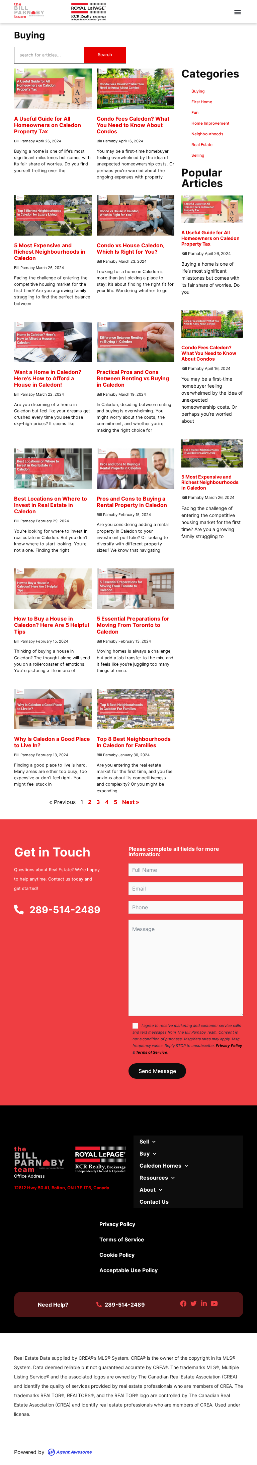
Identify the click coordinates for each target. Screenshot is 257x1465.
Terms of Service (151, 1052)
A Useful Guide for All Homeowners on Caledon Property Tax (47, 125)
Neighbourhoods (207, 133)
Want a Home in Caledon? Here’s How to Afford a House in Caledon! (47, 378)
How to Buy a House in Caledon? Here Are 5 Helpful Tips (51, 625)
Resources (154, 1177)
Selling (197, 155)
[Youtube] (214, 1303)
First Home (201, 101)
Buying (197, 91)
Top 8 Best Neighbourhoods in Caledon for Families (134, 742)
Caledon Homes (160, 1165)
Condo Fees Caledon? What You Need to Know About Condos (133, 125)
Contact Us (154, 1201)
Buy (145, 1153)
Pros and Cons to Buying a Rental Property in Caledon (132, 501)
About (148, 1189)
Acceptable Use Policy (128, 1270)
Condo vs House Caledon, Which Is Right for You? (130, 248)
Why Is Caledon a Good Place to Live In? (52, 742)
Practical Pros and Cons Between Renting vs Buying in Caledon (133, 378)
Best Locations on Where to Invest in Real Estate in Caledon (50, 505)
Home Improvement (210, 123)
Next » (130, 802)
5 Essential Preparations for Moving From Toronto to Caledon (133, 625)
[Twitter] (193, 1303)
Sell (144, 1141)
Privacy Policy (229, 1045)
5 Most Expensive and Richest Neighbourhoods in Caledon (49, 251)
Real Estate (201, 144)
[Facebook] (183, 1303)
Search (105, 54)
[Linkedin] (204, 1303)
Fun (194, 112)
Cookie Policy (117, 1254)
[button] (237, 11)
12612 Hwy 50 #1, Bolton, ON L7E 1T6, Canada (61, 1187)
